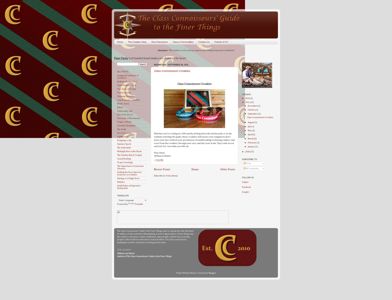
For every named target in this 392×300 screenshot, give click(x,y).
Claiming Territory (125, 96)
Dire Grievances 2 (125, 115)
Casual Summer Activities (128, 100)
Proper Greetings (125, 162)
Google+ (246, 192)
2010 (247, 152)
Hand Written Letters (126, 85)
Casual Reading (124, 159)
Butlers (120, 107)
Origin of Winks (124, 122)
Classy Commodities (183, 42)
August (251, 122)
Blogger (212, 273)
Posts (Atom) (172, 176)
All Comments (252, 169)
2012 (247, 98)
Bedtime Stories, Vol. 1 (127, 82)
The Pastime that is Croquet (129, 155)
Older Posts (227, 169)
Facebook (246, 187)
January (251, 147)
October (251, 110)
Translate (138, 204)
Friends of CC (221, 42)
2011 (247, 102)
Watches (121, 182)
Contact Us (204, 42)
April (250, 135)
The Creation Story (137, 42)
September (253, 114)
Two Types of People (126, 89)
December (253, 106)
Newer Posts (162, 169)
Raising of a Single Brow (128, 178)
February (252, 143)
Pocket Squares (124, 93)
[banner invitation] (173, 223)
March (251, 139)
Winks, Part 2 (123, 104)
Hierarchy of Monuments (128, 118)
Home (120, 42)
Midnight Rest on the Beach (129, 151)
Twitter (245, 182)
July (249, 127)
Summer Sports (124, 144)
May (250, 131)
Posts (248, 163)
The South (121, 129)
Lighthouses (122, 137)
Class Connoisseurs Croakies (172, 71)
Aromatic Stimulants (126, 126)
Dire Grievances (159, 42)
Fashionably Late (124, 111)
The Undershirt (124, 148)
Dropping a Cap (124, 140)
